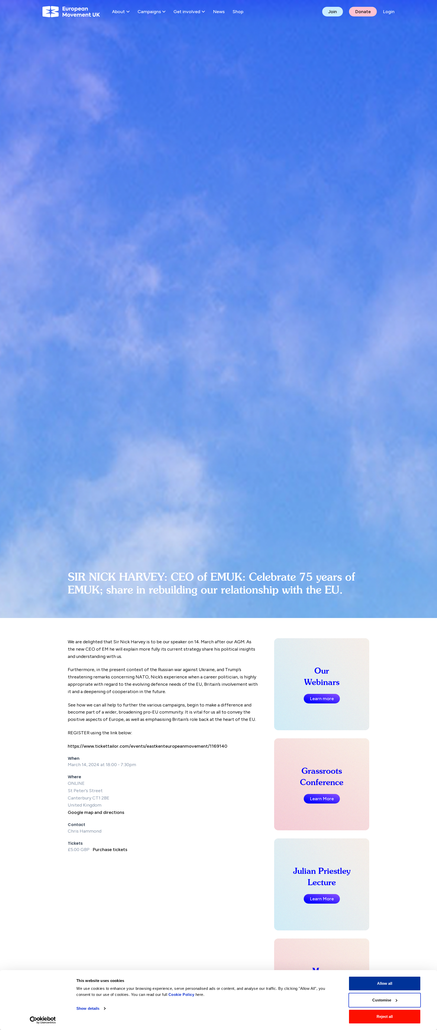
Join (332, 11)
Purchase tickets (110, 849)
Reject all (385, 1016)
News (219, 11)
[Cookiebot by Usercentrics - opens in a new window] (43, 1020)
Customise (381, 1000)
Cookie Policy (181, 994)
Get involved (186, 11)
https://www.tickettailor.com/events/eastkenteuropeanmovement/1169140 (147, 746)
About (118, 11)
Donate (363, 11)
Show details (87, 1008)
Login (389, 11)
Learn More (322, 799)
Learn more (322, 698)
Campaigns (149, 11)
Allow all (384, 983)
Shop (238, 11)
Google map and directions (96, 812)
